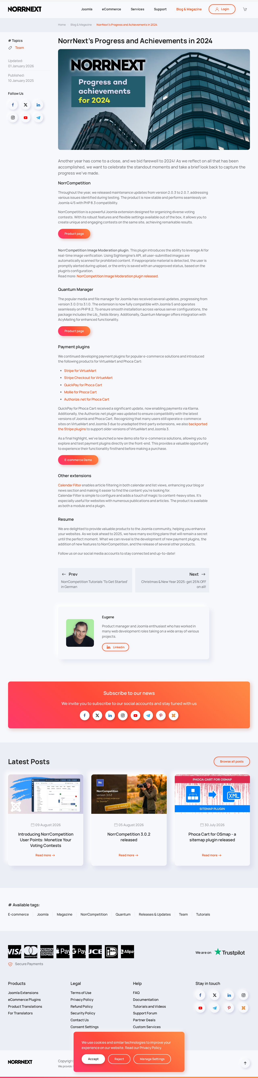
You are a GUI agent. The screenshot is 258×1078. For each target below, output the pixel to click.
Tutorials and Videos (149, 1006)
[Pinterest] (161, 715)
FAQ (136, 992)
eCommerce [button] (111, 9)
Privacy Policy (82, 999)
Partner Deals (144, 1020)
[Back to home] (24, 9)
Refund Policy (82, 1006)
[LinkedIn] (38, 105)
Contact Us (80, 1020)
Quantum (123, 914)
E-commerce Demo (78, 460)
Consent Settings (85, 1026)
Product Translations (25, 1006)
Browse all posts (231, 761)
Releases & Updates (155, 914)
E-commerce (18, 914)
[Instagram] (13, 117)
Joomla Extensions (23, 992)
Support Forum (145, 1013)
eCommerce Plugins (24, 999)
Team (183, 914)
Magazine (64, 914)
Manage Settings (152, 1059)
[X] (97, 715)
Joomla (43, 914)
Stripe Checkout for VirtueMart (88, 377)
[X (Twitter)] (25, 105)
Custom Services (147, 1026)
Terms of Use (81, 992)
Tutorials (203, 914)
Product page (74, 233)
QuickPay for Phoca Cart (83, 385)
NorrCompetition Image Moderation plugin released (117, 276)
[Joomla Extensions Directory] (173, 715)
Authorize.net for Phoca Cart (86, 399)
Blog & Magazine (189, 9)
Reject (119, 1059)
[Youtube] (25, 117)
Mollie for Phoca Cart (80, 392)
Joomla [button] (86, 9)
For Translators (20, 1013)
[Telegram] (38, 117)
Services (137, 9)
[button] (244, 9)
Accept (93, 1059)
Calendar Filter (69, 485)
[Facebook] (13, 105)
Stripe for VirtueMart (80, 370)
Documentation (145, 999)
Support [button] (160, 9)
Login (225, 9)
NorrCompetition (94, 914)
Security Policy (83, 1013)
